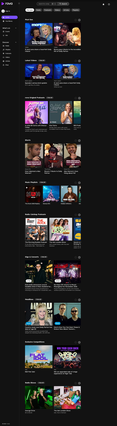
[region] (53, 37)
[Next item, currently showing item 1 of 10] (79, 182)
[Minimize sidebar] (19, 3)
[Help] (109, 4)
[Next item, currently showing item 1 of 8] (79, 342)
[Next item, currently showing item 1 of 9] (79, 98)
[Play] (33, 193)
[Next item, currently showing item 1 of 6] (79, 20)
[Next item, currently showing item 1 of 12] (79, 60)
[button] (41, 60)
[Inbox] (103, 4)
